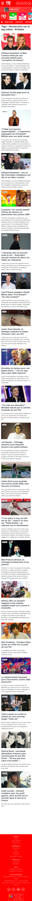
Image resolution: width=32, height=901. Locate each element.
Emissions (19, 22)
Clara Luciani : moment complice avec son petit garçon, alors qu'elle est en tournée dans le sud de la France (14, 796)
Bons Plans (16, 848)
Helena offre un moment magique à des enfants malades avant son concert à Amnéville (15, 604)
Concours (16, 854)
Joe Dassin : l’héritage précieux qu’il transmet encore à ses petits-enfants (14, 444)
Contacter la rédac (16, 856)
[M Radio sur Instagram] (23, 889)
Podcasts (16, 862)
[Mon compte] (29, 3)
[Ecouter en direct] (21, 3)
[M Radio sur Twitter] (13, 889)
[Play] (2, 15)
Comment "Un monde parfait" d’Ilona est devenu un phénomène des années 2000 (15, 212)
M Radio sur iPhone (16, 869)
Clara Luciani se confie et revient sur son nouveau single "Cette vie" (13, 716)
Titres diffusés (16, 841)
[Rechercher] (25, 3)
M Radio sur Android (16, 871)
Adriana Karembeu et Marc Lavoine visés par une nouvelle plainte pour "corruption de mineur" (14, 56)
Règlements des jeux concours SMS (16, 881)
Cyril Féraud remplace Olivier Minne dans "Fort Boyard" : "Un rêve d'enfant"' (15, 294)
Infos (16, 850)
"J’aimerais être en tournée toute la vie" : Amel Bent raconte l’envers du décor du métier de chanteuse (15, 256)
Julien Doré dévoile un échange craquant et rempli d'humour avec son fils (14, 331)
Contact (16, 838)
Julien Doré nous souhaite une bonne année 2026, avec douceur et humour (15, 483)
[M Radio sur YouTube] (18, 889)
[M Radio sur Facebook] (9, 889)
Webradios (9, 22)
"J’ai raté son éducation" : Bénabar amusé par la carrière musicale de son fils (15, 407)
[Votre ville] (18, 3)
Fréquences (16, 843)
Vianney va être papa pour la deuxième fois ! (15, 93)
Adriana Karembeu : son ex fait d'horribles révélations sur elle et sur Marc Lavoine (16, 174)
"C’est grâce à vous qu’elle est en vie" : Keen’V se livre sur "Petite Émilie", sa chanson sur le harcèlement (14, 522)
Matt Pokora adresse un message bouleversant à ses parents (15, 562)
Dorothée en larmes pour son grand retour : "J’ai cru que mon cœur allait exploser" (15, 370)
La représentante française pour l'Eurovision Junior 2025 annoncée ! (15, 679)
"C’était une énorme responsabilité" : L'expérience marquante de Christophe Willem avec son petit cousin (15, 132)
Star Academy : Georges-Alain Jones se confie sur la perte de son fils (16, 644)
